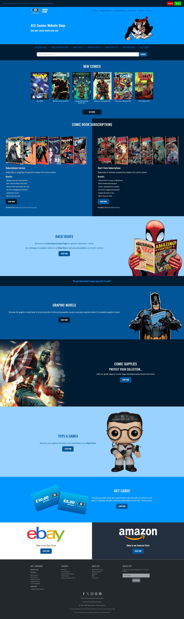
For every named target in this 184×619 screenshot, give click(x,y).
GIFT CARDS (144, 47)
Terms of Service (108, 609)
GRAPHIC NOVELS (94, 47)
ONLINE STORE (34, 570)
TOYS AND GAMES (128, 47)
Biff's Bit (63, 569)
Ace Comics (43, 11)
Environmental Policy (89, 602)
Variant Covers (35, 579)
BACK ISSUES (78, 47)
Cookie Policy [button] (50, 3)
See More (92, 112)
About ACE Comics (97, 569)
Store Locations (96, 572)
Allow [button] (178, 3)
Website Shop (115, 207)
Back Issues (34, 577)
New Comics (34, 575)
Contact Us (95, 578)
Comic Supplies (35, 583)
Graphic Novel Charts (67, 574)
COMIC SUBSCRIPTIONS (60, 47)
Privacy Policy (99, 598)
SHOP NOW (11, 201)
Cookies (98, 602)
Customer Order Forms (68, 578)
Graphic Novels (35, 581)
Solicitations (65, 576)
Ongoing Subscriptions (37, 589)
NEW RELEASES (40, 47)
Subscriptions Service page (27, 207)
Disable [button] (170, 3)
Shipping (94, 574)
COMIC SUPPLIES (111, 47)
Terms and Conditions (87, 598)
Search (143, 54)
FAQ (93, 576)
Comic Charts (65, 572)
